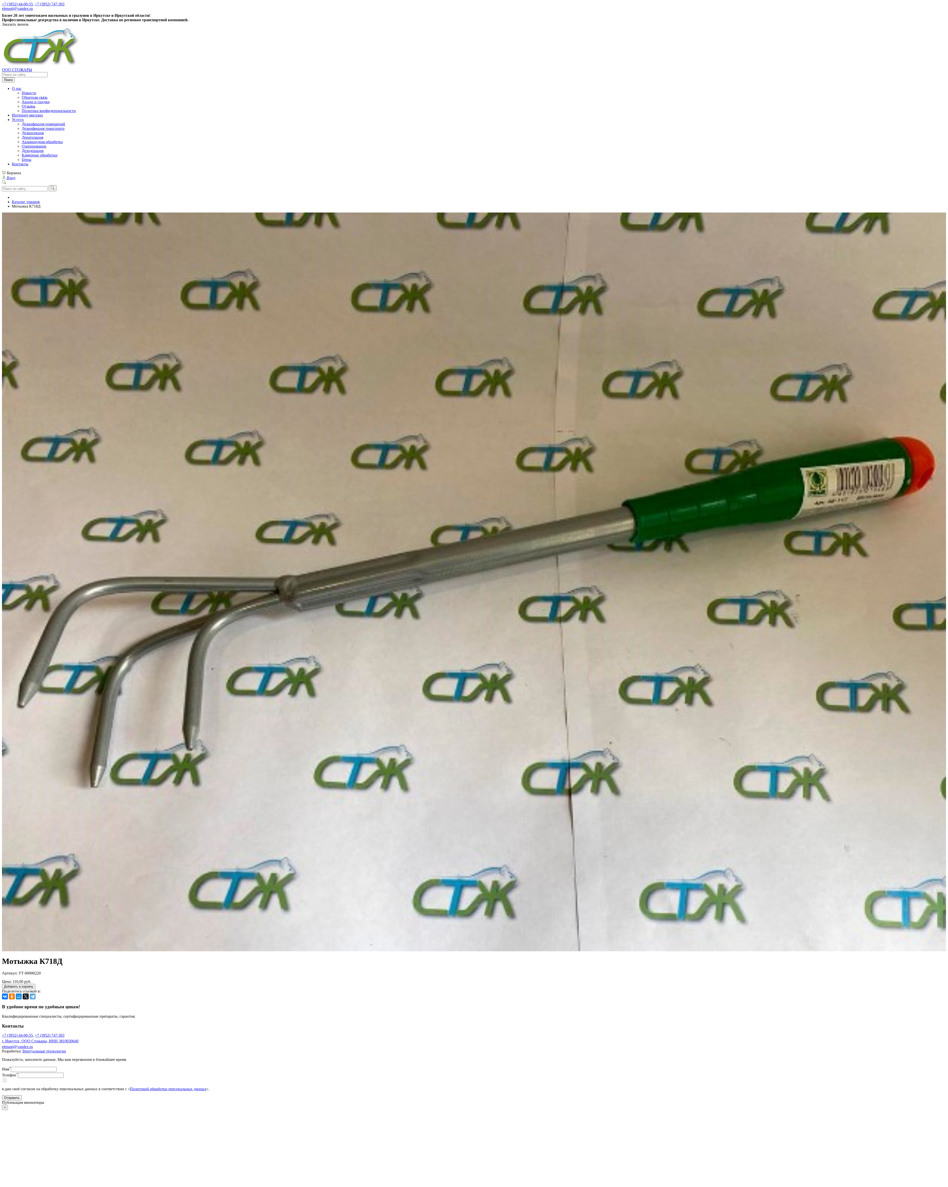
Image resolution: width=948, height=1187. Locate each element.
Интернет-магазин (27, 115)
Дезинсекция (33, 133)
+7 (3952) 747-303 (49, 4)
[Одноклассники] (12, 996)
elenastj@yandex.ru (17, 8)
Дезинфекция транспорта (43, 128)
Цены (26, 159)
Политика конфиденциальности (49, 111)
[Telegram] (33, 996)
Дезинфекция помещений (43, 124)
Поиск (8, 80)
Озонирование (34, 146)
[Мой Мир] (19, 996)
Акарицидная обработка (42, 142)
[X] (26, 996)
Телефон (10, 1075)
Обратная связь (34, 97)
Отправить (12, 1098)
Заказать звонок (15, 24)
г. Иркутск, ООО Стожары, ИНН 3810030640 (40, 1041)
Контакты (20, 164)
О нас (16, 88)
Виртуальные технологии (44, 1051)
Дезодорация (32, 151)
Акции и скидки (36, 102)
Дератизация (32, 137)
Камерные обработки (40, 155)
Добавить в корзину (18, 986)
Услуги (18, 119)
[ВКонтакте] (5, 996)
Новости (29, 93)
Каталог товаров (26, 202)
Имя (6, 1069)
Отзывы (28, 106)
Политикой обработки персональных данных (168, 1089)
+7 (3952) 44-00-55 (17, 4)
